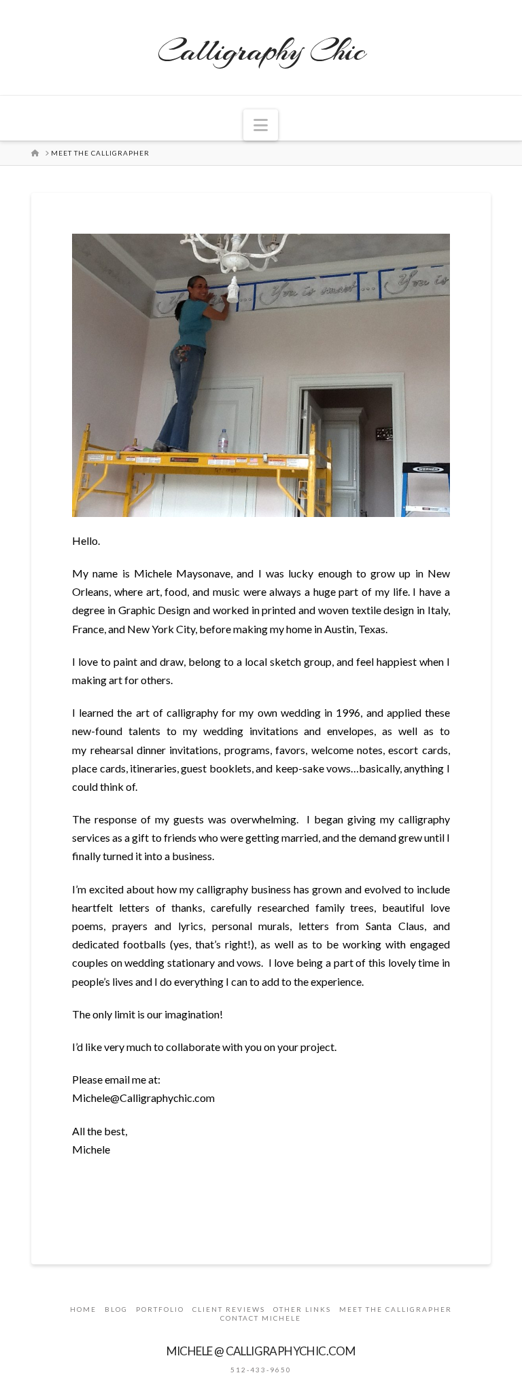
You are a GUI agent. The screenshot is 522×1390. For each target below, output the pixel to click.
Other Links (302, 1309)
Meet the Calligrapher (395, 1309)
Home (83, 1309)
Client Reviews (228, 1309)
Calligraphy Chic (261, 51)
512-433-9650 (261, 1370)
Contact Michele (260, 1318)
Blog (116, 1309)
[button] (260, 125)
